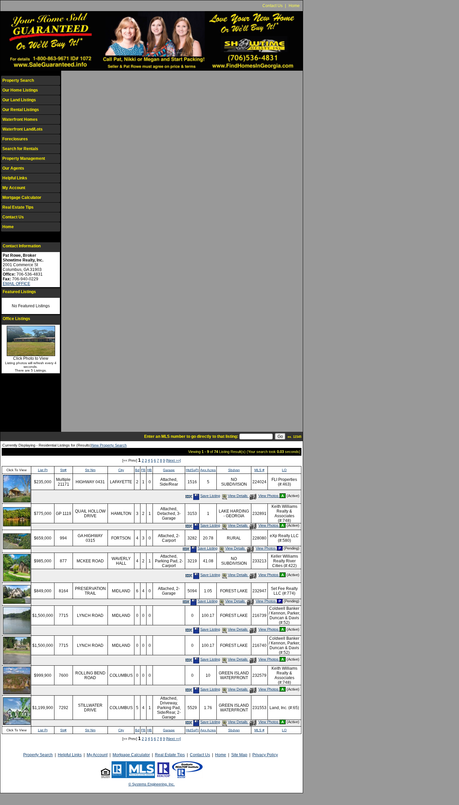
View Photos (269, 496)
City (121, 470)
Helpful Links (14, 178)
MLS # (259, 470)
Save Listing (210, 496)
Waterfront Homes (20, 119)
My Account (13, 187)
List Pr (43, 470)
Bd (137, 470)
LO (284, 470)
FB (143, 470)
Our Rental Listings (20, 109)
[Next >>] (173, 460)
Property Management (23, 158)
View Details (238, 496)
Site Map (239, 755)
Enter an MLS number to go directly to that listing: (191, 436)
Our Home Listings (20, 90)
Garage (169, 470)
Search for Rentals (20, 148)
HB (149, 470)
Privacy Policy (265, 755)
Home (294, 5)
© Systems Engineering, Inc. (151, 784)
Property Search (18, 80)
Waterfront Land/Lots (22, 129)
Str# (63, 470)
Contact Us (272, 5)
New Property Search (109, 445)
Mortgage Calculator (21, 197)
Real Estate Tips (18, 207)
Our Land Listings (19, 100)
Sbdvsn (234, 470)
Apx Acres (208, 470)
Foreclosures (15, 139)
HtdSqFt (192, 470)
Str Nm (90, 470)
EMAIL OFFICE (16, 283)
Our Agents (13, 168)
